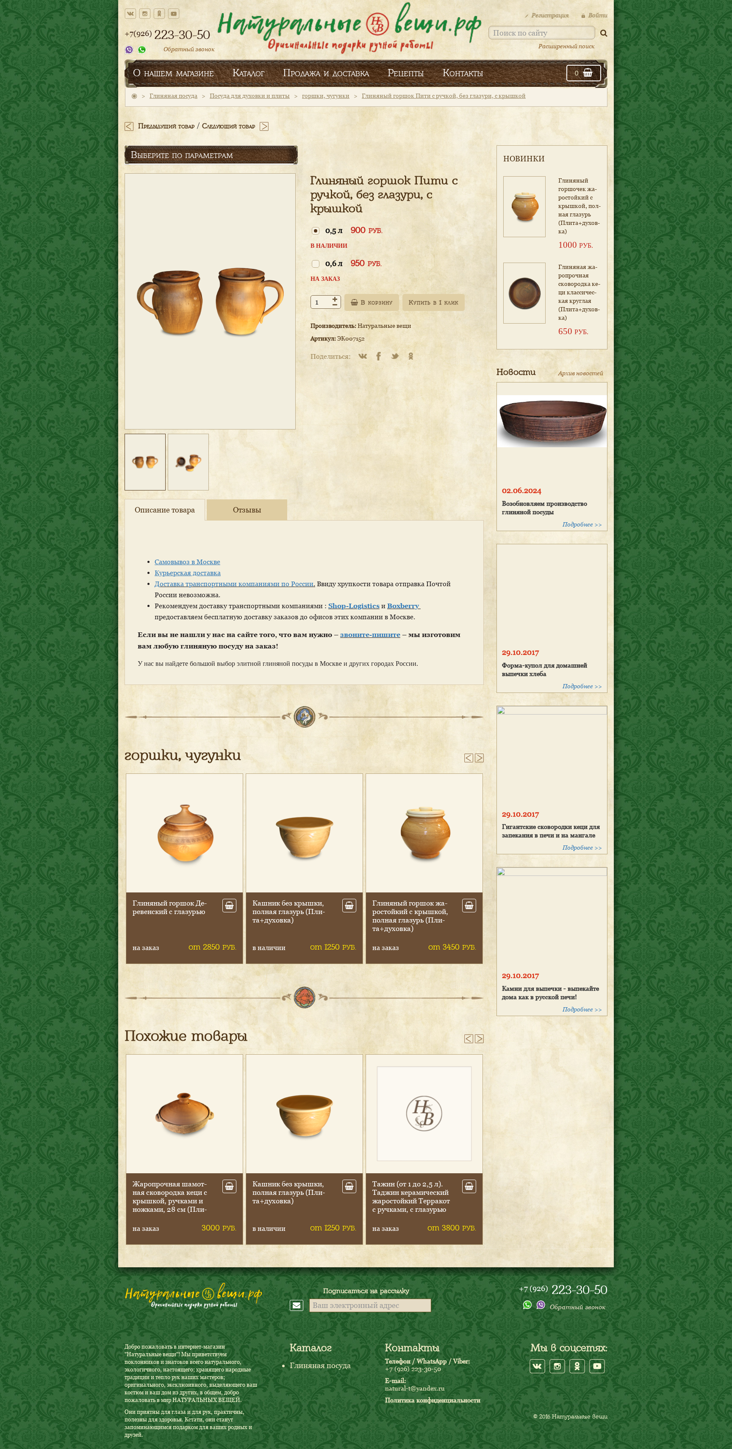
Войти (597, 15)
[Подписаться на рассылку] (299, 1305)
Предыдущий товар (166, 126)
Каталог (248, 72)
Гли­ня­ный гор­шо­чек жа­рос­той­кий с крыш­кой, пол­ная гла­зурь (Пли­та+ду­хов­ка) (579, 206)
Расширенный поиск (566, 46)
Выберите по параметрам (182, 155)
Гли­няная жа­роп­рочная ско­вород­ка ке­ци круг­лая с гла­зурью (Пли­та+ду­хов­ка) (410, 1197)
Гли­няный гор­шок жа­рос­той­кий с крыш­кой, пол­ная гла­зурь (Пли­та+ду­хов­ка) (290, 916)
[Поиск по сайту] (603, 32)
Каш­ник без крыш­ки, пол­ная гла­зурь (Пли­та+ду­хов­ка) (169, 911)
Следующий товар (228, 126)
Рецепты (406, 72)
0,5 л (354, 229)
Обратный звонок (189, 49)
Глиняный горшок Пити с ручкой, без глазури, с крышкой (444, 95)
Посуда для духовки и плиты (250, 95)
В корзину (375, 302)
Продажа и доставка (326, 72)
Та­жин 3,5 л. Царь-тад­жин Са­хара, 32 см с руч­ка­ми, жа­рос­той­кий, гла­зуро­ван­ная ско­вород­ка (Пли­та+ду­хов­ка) (291, 1205)
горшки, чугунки (325, 95)
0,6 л (353, 263)
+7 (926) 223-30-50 (413, 1368)
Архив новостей (580, 373)
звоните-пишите (370, 634)
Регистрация (550, 15)
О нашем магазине (173, 72)
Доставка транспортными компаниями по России (234, 583)
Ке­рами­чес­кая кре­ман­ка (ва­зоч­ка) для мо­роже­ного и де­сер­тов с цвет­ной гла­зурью (171, 1197)
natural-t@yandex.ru (415, 1388)
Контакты (463, 72)
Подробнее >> (582, 524)
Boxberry (404, 606)
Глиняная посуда (173, 95)
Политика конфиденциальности (432, 1400)
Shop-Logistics (354, 606)
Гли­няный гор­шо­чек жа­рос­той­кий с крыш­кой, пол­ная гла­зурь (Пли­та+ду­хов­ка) (409, 916)
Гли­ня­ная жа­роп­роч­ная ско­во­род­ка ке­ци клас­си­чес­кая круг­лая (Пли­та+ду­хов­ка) (579, 292)
